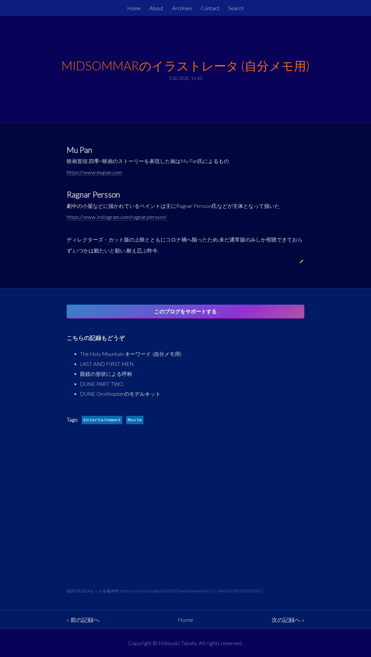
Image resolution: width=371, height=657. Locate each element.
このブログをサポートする (185, 311)
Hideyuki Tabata (178, 643)
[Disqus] (185, 514)
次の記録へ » (288, 619)
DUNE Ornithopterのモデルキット (120, 394)
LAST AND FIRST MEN (107, 364)
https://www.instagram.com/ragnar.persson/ (117, 217)
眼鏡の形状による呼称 (106, 374)
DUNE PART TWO (101, 384)
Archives (182, 8)
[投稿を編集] (301, 262)
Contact (210, 8)
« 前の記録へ (83, 619)
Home (134, 8)
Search (236, 8)
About (156, 8)
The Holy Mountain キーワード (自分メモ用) (131, 354)
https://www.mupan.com (94, 172)
